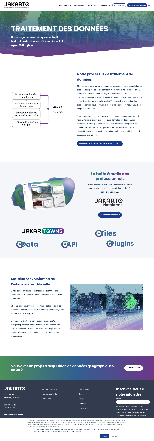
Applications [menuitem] (64, 5)
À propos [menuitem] (104, 5)
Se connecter (119, 5)
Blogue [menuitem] (81, 394)
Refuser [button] (114, 436)
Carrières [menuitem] (83, 408)
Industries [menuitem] (78, 5)
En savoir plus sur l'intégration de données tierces (99, 144)
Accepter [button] (105, 436)
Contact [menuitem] (82, 403)
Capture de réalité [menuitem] (49, 389)
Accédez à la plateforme (110, 215)
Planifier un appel (134, 368)
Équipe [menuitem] (81, 399)
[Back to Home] (16, 5)
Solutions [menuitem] (92, 5)
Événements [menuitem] (84, 389)
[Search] (149, 5)
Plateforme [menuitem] (46, 399)
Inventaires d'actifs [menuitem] (49, 394)
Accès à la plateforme (137, 5)
